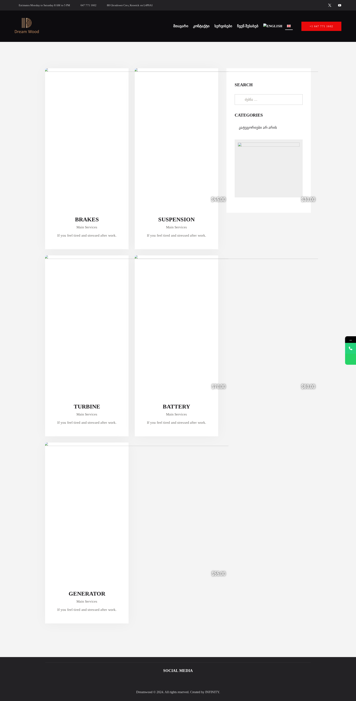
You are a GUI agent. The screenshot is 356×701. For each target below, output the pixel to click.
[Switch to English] (273, 26)
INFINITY (212, 692)
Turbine (87, 406)
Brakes (87, 219)
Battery (176, 406)
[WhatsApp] (350, 359)
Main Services (86, 227)
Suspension (176, 219)
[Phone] (350, 348)
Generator (87, 593)
